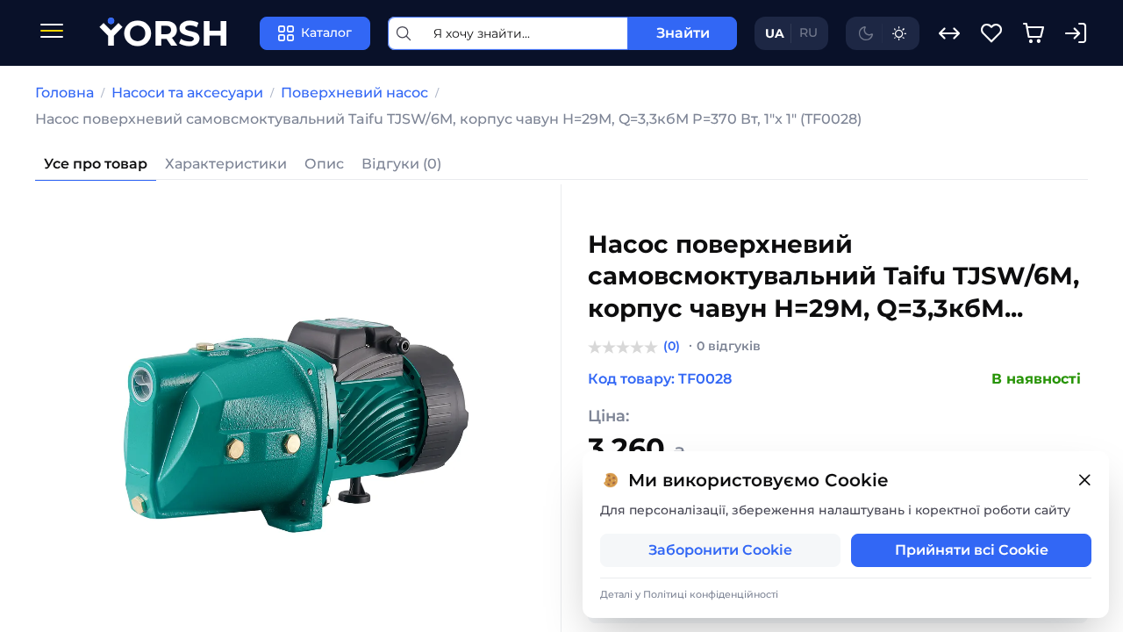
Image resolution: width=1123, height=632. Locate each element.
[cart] (1033, 33)
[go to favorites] (991, 33)
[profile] (1075, 33)
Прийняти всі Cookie (971, 550)
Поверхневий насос (354, 92)
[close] (1084, 480)
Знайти (683, 33)
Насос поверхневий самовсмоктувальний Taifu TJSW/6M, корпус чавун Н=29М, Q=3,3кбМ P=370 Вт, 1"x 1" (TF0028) (448, 119)
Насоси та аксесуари (187, 92)
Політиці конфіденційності (710, 594)
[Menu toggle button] (51, 33)
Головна (64, 92)
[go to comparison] (949, 33)
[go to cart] (1033, 33)
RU (808, 32)
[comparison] (949, 33)
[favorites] (991, 33)
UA (774, 33)
